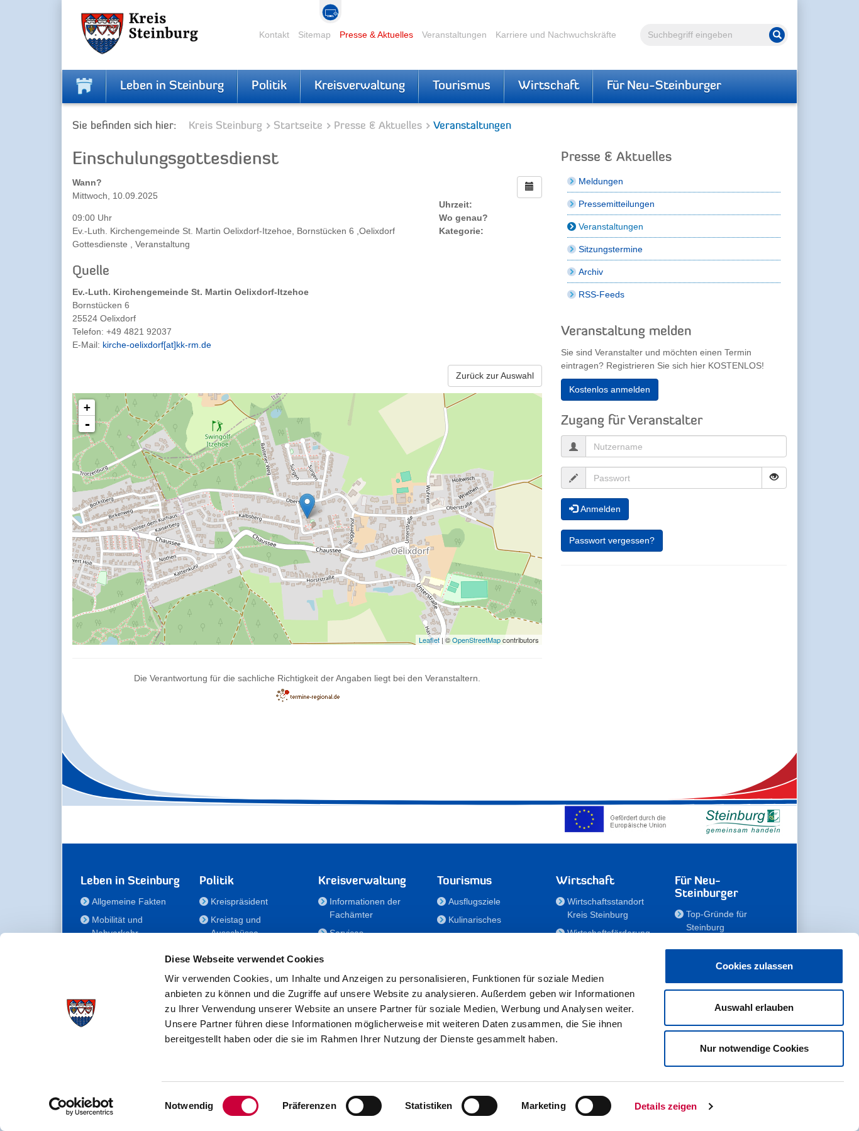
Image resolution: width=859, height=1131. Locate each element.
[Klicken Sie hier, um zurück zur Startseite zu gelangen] (84, 86)
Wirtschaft (548, 86)
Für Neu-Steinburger (664, 86)
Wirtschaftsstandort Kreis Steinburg (605, 908)
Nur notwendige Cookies (754, 1048)
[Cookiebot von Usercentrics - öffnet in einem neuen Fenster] (81, 1106)
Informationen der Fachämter (365, 908)
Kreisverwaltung (359, 86)
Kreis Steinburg (225, 126)
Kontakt (274, 35)
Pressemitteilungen (617, 204)
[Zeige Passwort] (774, 478)
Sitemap (314, 35)
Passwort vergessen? (612, 540)
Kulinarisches (474, 920)
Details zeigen (666, 1106)
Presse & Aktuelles (376, 35)
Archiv (591, 272)
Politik (269, 86)
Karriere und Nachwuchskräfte (556, 35)
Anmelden (599, 509)
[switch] (364, 1106)
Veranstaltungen (454, 35)
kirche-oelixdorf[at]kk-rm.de (157, 345)
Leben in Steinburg (172, 86)
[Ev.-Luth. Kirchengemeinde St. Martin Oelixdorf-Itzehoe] (307, 506)
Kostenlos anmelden (609, 389)
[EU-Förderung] (618, 819)
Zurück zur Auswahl (495, 375)
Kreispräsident (239, 901)
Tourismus (461, 86)
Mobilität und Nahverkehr (117, 926)
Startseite (298, 126)
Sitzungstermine (611, 249)
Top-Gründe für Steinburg (716, 920)
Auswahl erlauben (754, 1007)
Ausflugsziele (474, 901)
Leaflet (429, 640)
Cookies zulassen (754, 966)
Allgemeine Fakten (129, 901)
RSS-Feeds (601, 294)
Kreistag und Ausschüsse (236, 926)
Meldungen (601, 181)
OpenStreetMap (476, 640)
